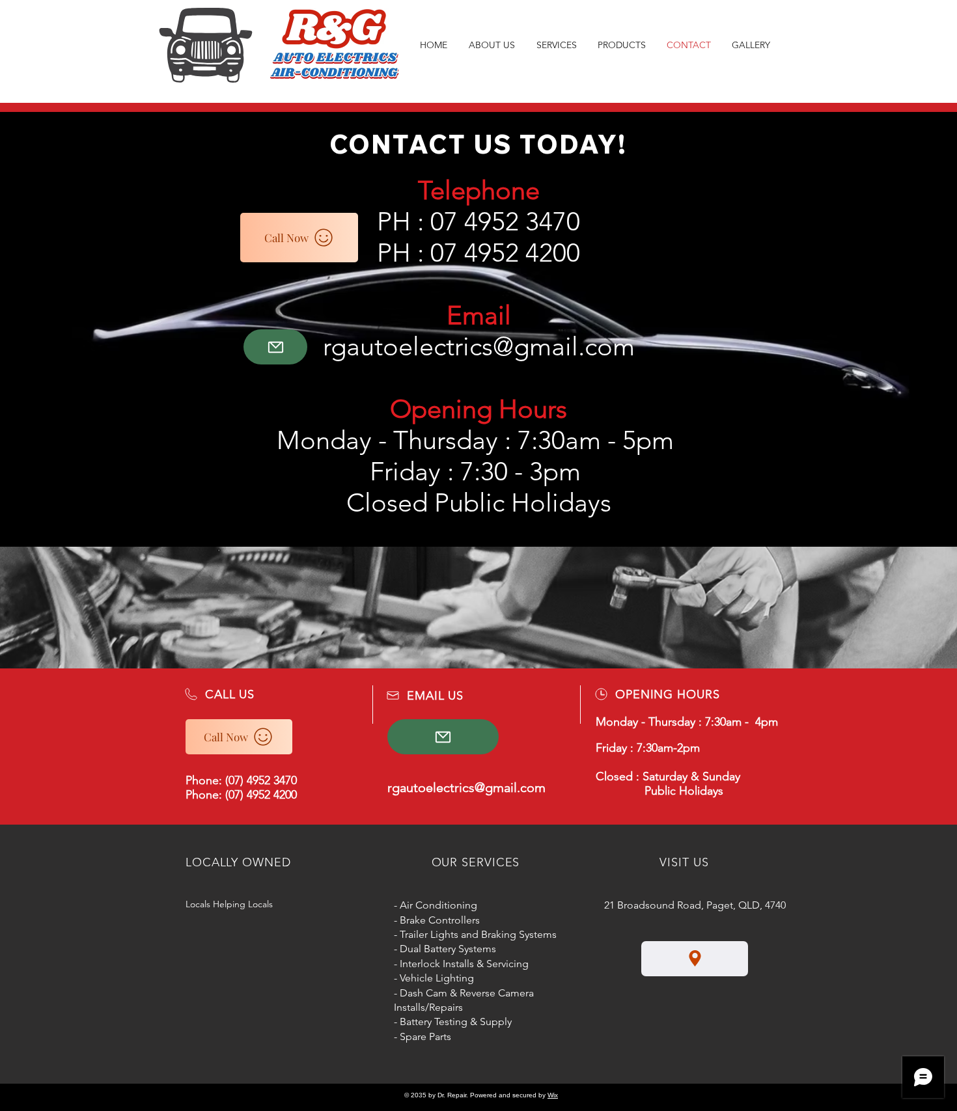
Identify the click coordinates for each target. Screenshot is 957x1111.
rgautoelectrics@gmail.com (479, 346)
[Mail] (275, 346)
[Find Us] (694, 958)
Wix (553, 1095)
